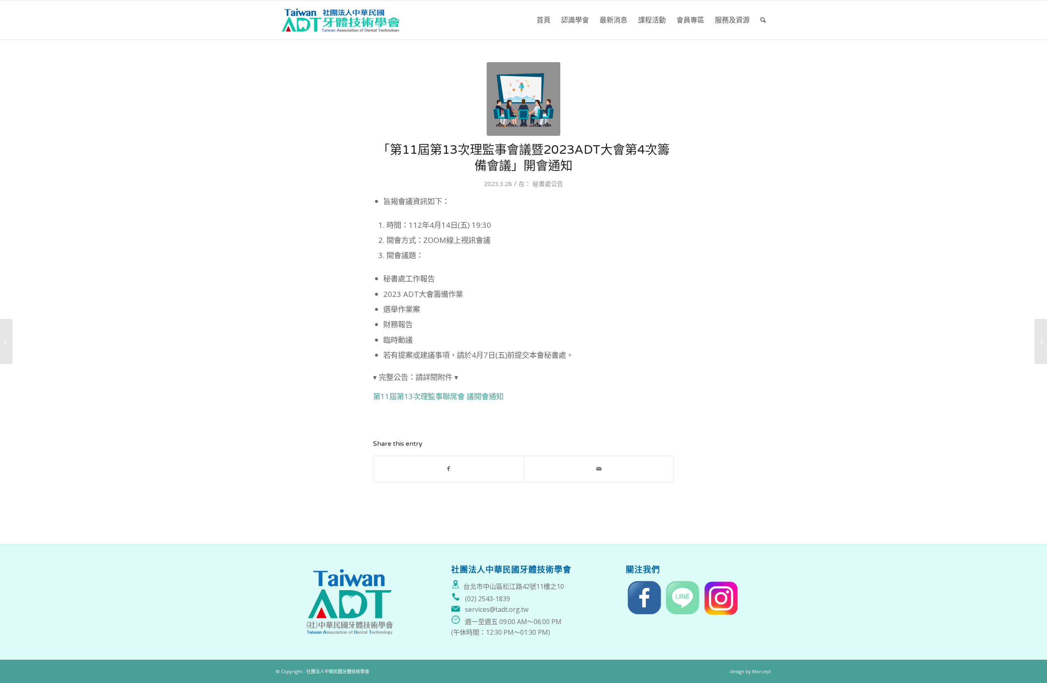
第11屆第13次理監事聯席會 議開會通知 (438, 396)
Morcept (761, 671)
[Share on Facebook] (448, 468)
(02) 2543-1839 (487, 598)
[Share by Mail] (599, 468)
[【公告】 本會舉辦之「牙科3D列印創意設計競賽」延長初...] (1040, 341)
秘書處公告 (547, 184)
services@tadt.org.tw (496, 609)
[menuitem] (543, 19)
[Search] (763, 19)
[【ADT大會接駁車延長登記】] (6, 341)
